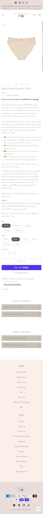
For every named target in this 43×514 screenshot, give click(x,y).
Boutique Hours (21, 461)
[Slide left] (16, 84)
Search (21, 421)
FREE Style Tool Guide (21, 402)
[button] (2, 15)
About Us (21, 426)
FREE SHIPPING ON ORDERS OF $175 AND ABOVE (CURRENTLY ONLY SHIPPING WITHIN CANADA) (22, 7)
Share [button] (6, 289)
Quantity (5, 249)
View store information (12, 284)
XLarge (7, 230)
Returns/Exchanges (21, 446)
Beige (16, 239)
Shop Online (21, 377)
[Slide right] (26, 84)
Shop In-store (21, 382)
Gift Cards (21, 397)
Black (6, 239)
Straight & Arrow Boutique (24, 509)
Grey (25, 239)
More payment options (21, 273)
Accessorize (21, 387)
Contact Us (21, 431)
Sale (21, 392)
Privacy (21, 451)
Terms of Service (21, 456)
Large (28, 225)
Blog (21, 407)
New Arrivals (21, 372)
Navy (18, 244)
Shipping (4, 95)
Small (6, 225)
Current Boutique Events (21, 436)
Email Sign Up (21, 471)
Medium (17, 225)
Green (34, 239)
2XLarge (18, 230)
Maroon (7, 244)
